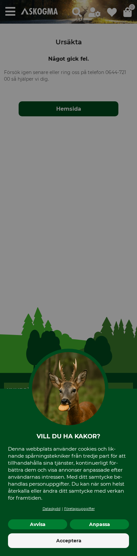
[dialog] (68, 278)
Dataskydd (52, 509)
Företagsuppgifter (79, 509)
